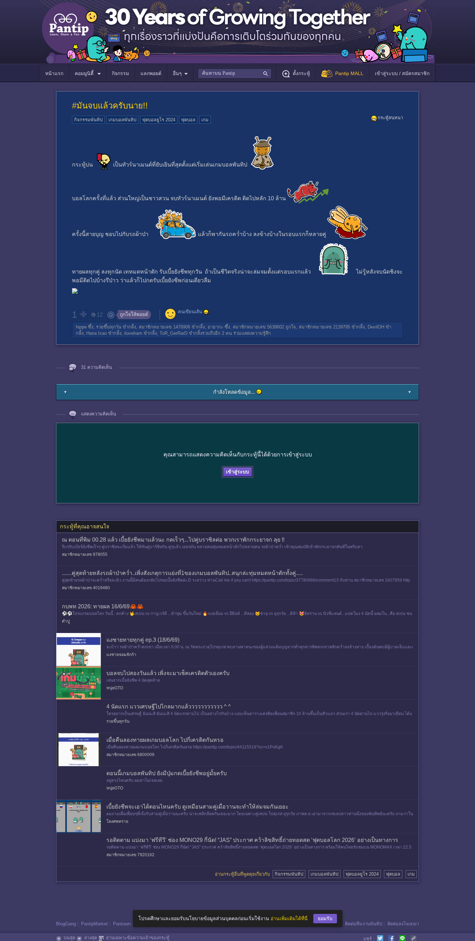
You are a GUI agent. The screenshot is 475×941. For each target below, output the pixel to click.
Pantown (121, 923)
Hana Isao (96, 333)
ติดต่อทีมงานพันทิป (363, 923)
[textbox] (235, 73)
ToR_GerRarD (173, 333)
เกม (205, 119)
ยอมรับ (325, 918)
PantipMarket (94, 923)
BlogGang (66, 923)
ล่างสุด (90, 937)
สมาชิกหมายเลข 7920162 (130, 854)
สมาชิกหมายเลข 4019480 (86, 587)
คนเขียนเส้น (190, 312)
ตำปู (66, 621)
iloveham (133, 333)
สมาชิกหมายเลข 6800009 (130, 754)
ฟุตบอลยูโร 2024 (158, 119)
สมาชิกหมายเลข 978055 (84, 554)
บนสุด (69, 937)
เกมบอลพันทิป (122, 119)
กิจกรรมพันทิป (88, 119)
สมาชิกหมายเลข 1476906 (164, 327)
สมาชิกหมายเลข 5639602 (258, 327)
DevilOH (376, 327)
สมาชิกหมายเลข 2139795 (324, 327)
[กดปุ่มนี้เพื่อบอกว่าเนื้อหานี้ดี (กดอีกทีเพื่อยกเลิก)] (83, 314)
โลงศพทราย (117, 821)
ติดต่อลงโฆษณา (403, 923)
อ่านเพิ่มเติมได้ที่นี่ (289, 918)
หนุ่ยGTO (114, 688)
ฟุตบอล (188, 119)
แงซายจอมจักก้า (121, 654)
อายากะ (215, 327)
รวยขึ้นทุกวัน (108, 327)
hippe (81, 327)
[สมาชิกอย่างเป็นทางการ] (206, 312)
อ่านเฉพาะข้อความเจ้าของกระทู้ (137, 937)
